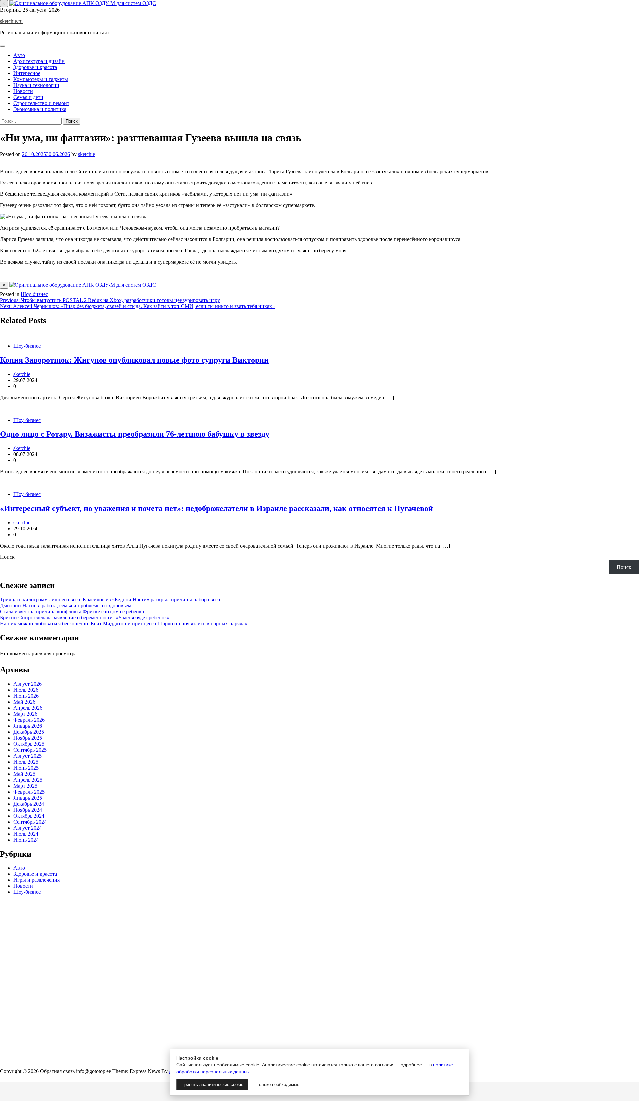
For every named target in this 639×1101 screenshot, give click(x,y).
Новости (23, 91)
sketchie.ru (11, 21)
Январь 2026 (27, 726)
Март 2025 (25, 786)
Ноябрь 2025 (27, 738)
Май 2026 (24, 702)
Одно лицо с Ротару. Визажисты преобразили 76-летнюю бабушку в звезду (134, 434)
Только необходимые (278, 1084)
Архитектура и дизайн (39, 61)
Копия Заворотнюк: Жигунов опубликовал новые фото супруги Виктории (134, 360)
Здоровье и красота (35, 67)
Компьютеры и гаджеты (40, 79)
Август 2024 (27, 828)
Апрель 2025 (27, 780)
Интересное (26, 73)
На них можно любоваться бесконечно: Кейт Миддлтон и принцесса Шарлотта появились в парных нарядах (123, 623)
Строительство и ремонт (41, 103)
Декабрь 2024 (28, 804)
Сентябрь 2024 (30, 822)
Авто (19, 55)
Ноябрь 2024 (27, 810)
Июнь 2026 (26, 696)
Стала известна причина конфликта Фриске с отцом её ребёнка (72, 611)
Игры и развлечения (36, 880)
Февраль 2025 (29, 792)
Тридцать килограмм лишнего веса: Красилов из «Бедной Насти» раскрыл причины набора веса (110, 599)
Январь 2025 (27, 798)
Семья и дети (28, 97)
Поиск (7, 557)
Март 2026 (25, 714)
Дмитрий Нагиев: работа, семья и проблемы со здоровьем (65, 605)
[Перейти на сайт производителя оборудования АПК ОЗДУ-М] (82, 3)
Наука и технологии (36, 85)
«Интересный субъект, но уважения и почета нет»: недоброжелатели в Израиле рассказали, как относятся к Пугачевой (216, 508)
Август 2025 (27, 756)
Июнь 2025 (26, 768)
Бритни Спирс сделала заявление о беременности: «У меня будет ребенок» (85, 617)
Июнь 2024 (26, 840)
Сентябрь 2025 (30, 750)
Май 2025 (24, 774)
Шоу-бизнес (34, 294)
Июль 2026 (25, 690)
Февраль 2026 (29, 720)
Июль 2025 (25, 762)
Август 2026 (27, 684)
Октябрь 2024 (28, 816)
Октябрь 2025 (28, 744)
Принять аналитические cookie (212, 1084)
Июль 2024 (25, 834)
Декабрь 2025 (28, 732)
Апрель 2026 (27, 708)
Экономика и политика (39, 109)
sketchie (86, 154)
